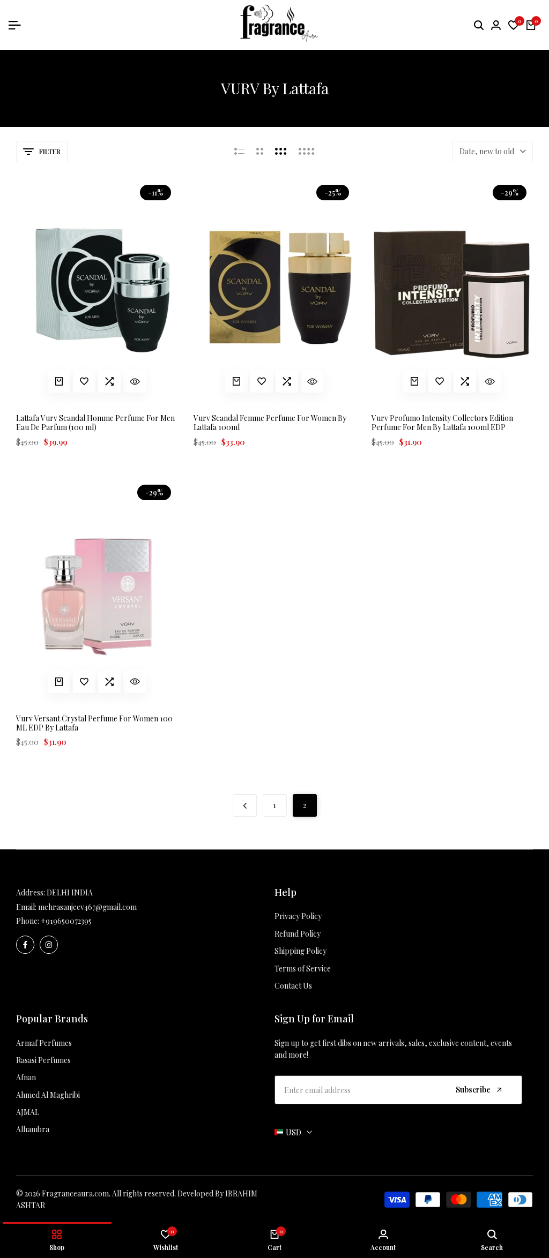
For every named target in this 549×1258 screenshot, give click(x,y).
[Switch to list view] (239, 151)
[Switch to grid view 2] (260, 151)
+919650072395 (66, 921)
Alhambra (32, 1129)
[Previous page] (245, 805)
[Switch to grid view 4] (306, 151)
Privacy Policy (298, 916)
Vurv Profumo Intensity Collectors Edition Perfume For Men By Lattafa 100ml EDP (442, 423)
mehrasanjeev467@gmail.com (87, 907)
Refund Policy (297, 934)
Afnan (26, 1077)
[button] (84, 381)
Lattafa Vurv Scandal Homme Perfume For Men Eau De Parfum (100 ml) (95, 423)
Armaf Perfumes (44, 1043)
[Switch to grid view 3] (281, 151)
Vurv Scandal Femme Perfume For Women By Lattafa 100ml (270, 423)
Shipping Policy (300, 951)
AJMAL (27, 1112)
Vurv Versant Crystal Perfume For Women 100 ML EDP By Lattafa (94, 723)
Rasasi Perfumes (43, 1060)
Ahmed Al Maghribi (48, 1095)
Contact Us (293, 986)
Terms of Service (302, 968)
